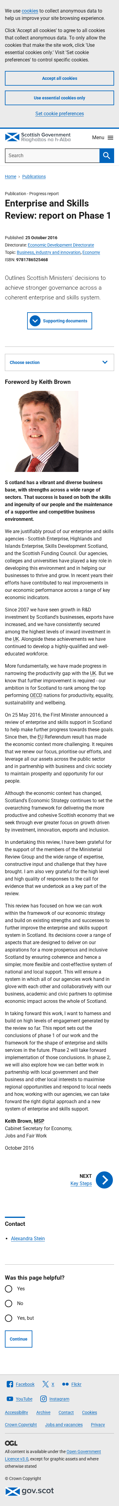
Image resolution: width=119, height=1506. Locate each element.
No (20, 1303)
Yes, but (25, 1318)
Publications (34, 176)
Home (10, 176)
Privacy (98, 1424)
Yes (21, 1289)
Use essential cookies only (59, 97)
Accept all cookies (59, 78)
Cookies (89, 1412)
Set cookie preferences (59, 114)
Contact (66, 1412)
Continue (18, 1339)
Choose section (25, 362)
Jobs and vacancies (64, 1424)
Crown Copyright (21, 1424)
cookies (30, 11)
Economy (91, 252)
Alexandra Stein (28, 1238)
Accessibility (16, 1412)
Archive (43, 1412)
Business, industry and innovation (49, 252)
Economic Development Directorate (61, 245)
